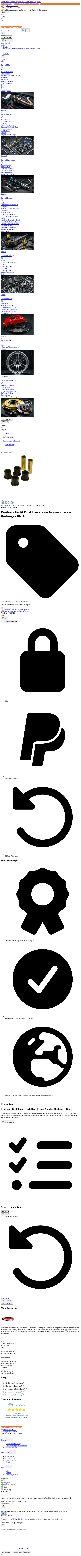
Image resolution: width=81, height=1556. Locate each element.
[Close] (2, 500)
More (3, 1467)
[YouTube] (6, 1437)
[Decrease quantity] (2, 615)
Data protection (11, 1460)
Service (3, 1440)
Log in (3, 45)
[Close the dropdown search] (27, 30)
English (3, 20)
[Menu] (3, 56)
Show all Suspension (8, 160)
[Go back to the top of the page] (3, 1525)
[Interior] (17, 293)
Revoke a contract (7, 1515)
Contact (8, 1473)
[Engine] (17, 154)
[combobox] (10, 31)
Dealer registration (12, 1475)
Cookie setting (11, 1458)
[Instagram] (3, 1437)
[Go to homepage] (12, 27)
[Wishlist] (2, 51)
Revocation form (11, 1447)
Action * (4, 1502)
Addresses (19, 49)
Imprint (8, 1462)
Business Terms (11, 1456)
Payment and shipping (13, 1444)
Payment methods (29, 49)
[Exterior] (17, 250)
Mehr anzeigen (9, 1122)
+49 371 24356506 (12, 6)
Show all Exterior (7, 198)
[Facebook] (1, 1437)
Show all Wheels (7, 340)
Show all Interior (6, 256)
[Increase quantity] (9, 615)
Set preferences (17, 1552)
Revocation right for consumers (16, 1446)
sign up (5, 47)
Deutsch (3, 16)
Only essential (6, 1552)
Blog (7, 1471)
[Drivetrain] (17, 416)
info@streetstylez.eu (10, 1432)
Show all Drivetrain (7, 381)
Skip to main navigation (33, 2)
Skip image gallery (7, 452)
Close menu (8, 41)
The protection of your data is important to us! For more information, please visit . (35, 1511)
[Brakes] (17, 334)
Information (5, 1452)
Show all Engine (6, 114)
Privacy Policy (62, 1511)
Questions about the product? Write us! (17, 609)
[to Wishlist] (4, 618)
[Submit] (3, 1506)
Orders (38, 49)
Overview (4, 49)
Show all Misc (6, 65)
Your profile (12, 49)
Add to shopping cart (11, 621)
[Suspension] (17, 192)
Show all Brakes (6, 299)
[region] (40, 480)
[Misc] (17, 109)
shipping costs (24, 601)
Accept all (27, 1552)
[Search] (23, 30)
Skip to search (20, 2)
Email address (6, 1504)
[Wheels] (17, 375)
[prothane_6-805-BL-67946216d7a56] (18, 471)
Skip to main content (8, 2)
